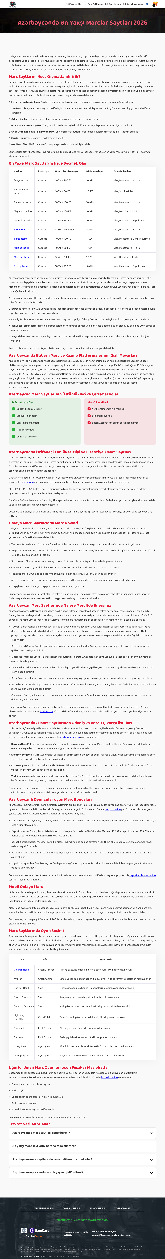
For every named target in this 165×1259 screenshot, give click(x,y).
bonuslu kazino (109, 1077)
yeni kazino (28, 482)
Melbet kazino (21, 248)
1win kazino (20, 230)
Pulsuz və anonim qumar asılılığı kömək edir (76, 1233)
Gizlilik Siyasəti (41, 1256)
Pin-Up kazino (21, 266)
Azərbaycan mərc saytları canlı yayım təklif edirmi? (47, 1172)
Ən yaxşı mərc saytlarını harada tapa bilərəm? (44, 1146)
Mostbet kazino (22, 257)
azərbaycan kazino (69, 737)
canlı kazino (46, 711)
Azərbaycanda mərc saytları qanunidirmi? (41, 1132)
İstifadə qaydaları (27, 1256)
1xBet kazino (21, 239)
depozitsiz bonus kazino (143, 875)
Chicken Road (21, 970)
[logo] (20, 4)
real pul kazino (113, 809)
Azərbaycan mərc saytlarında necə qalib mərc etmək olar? (52, 1159)
